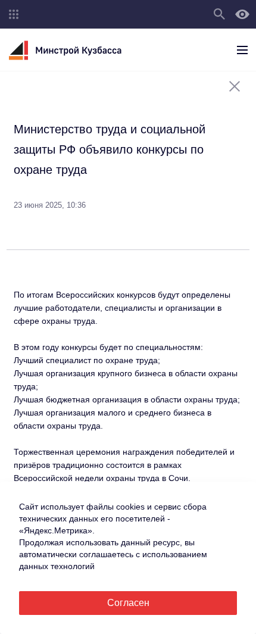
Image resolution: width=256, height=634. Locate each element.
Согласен (128, 603)
